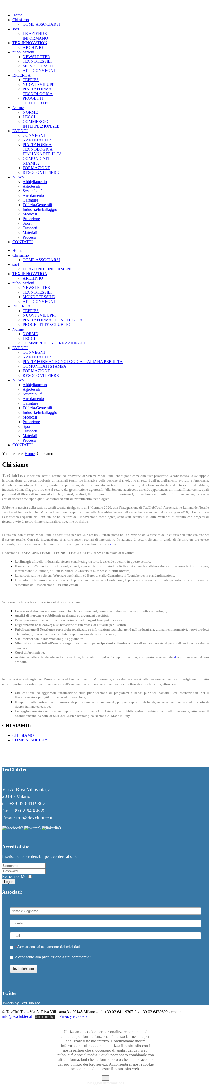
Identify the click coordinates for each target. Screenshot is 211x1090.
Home (30, 453)
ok (105, 1078)
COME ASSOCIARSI (31, 740)
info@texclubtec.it (34, 817)
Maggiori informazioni (105, 1083)
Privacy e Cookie (73, 1016)
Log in (8, 882)
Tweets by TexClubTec (21, 1003)
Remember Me (14, 876)
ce (110, 544)
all (175, 657)
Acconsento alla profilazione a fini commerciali (53, 957)
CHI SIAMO (23, 735)
